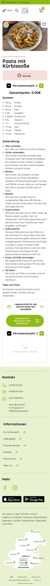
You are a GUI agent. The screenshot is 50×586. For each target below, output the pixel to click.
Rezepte (7, 452)
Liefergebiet (9, 438)
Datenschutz (22, 577)
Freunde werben (11, 445)
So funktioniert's (11, 432)
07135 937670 (15, 385)
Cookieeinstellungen (25, 583)
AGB (11, 577)
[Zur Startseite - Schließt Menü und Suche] (24, 10)
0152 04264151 (16, 398)
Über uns (7, 465)
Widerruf (37, 580)
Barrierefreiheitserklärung (19, 580)
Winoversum (9, 458)
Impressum (36, 577)
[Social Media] (7, 488)
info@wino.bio (16, 391)
